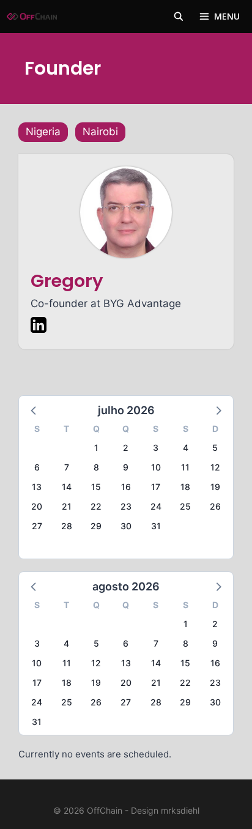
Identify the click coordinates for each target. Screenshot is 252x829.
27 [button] (37, 526)
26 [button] (215, 506)
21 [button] (67, 506)
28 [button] (66, 526)
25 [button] (185, 506)
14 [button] (67, 486)
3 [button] (155, 447)
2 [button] (125, 447)
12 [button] (215, 467)
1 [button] (96, 447)
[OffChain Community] (31, 16)
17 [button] (155, 486)
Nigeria (43, 131)
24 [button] (155, 506)
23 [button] (126, 506)
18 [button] (185, 486)
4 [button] (185, 447)
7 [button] (66, 467)
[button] (34, 410)
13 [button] (37, 486)
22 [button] (96, 506)
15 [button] (96, 486)
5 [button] (215, 447)
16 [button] (126, 486)
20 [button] (36, 506)
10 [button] (156, 467)
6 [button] (37, 467)
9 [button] (125, 467)
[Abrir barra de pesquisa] (178, 16)
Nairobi (100, 131)
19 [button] (215, 486)
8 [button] (96, 467)
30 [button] (126, 526)
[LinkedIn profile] (38, 327)
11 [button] (185, 467)
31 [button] (156, 526)
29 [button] (96, 526)
